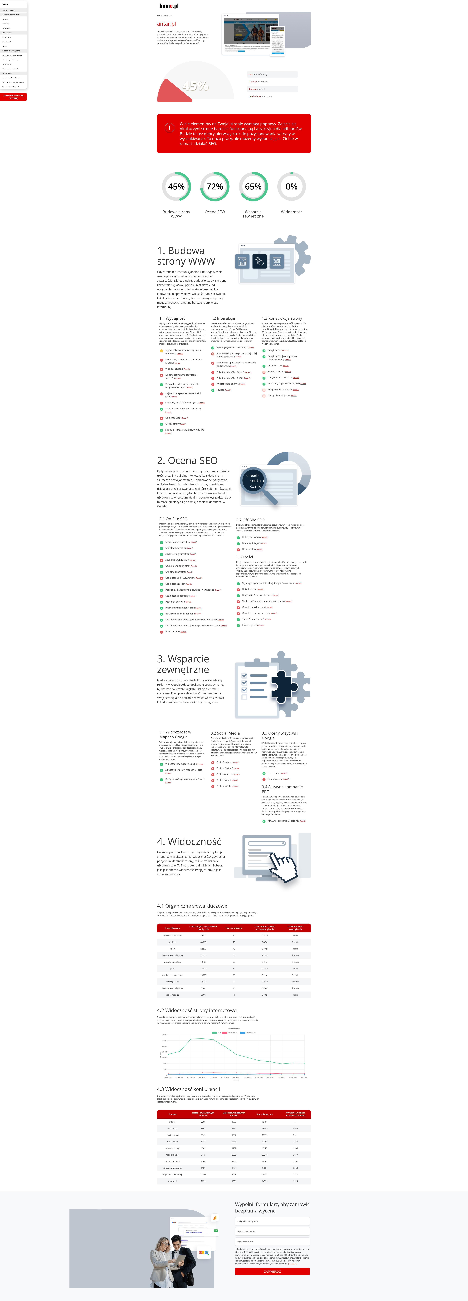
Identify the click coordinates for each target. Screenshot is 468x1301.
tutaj (285, 1263)
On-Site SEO (6, 37)
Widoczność (7, 73)
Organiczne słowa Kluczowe (11, 78)
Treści (4, 46)
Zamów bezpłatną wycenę (14, 97)
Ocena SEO (6, 33)
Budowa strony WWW (11, 15)
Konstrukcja (6, 28)
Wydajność (6, 19)
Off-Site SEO (6, 42)
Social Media (6, 64)
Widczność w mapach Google (12, 55)
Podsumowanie (8, 10)
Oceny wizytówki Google (10, 60)
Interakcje (5, 24)
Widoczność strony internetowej (13, 82)
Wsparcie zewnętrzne (11, 51)
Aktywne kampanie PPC (10, 69)
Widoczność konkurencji (10, 87)
